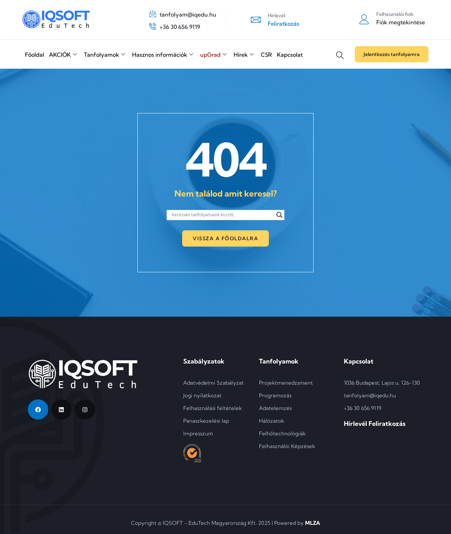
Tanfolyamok (101, 54)
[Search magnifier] (279, 215)
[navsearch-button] (340, 50)
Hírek (241, 54)
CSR (266, 54)
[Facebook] (38, 409)
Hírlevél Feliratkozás (375, 424)
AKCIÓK (60, 54)
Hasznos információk (159, 54)
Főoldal (34, 54)
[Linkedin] (61, 409)
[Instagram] (85, 409)
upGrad (210, 54)
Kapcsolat (290, 54)
